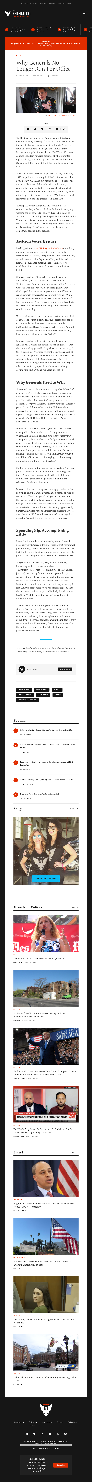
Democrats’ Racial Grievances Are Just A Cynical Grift (39, 958)
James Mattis (43, 695)
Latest (18, 1152)
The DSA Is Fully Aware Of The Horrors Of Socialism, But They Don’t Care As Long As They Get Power (43, 1131)
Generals (57, 690)
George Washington (25, 695)
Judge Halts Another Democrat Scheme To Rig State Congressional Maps (45, 1379)
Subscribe (61, 1465)
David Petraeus (41, 690)
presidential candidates (28, 700)
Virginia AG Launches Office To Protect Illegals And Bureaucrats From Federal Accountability (44, 1205)
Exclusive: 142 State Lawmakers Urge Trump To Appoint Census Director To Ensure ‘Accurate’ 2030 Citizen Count (44, 1073)
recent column (48, 248)
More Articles (65, 669)
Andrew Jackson (24, 690)
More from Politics (28, 907)
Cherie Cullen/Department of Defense (62, 115)
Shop (17, 809)
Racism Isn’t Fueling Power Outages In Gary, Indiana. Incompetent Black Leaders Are (39, 1015)
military (58, 695)
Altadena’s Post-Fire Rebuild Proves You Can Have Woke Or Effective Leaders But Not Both (42, 1263)
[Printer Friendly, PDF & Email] (64, 129)
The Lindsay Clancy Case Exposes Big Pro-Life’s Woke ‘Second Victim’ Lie (43, 1321)
